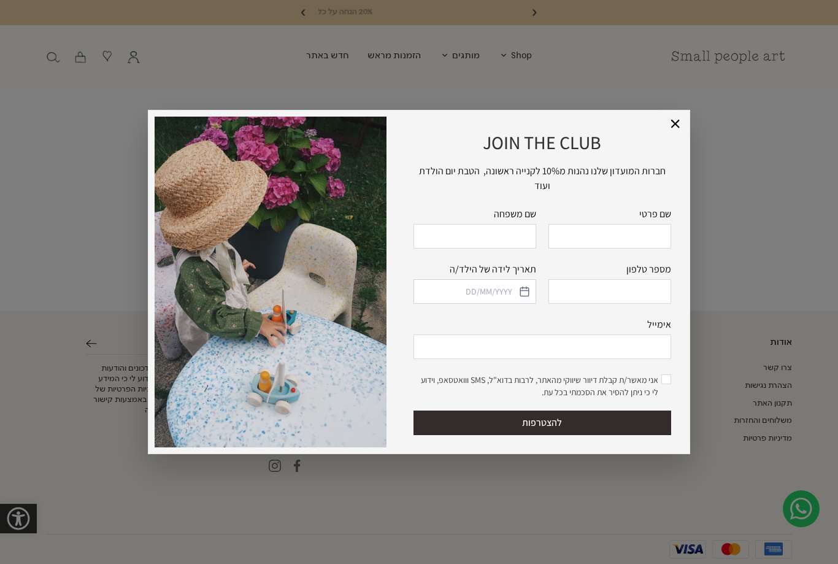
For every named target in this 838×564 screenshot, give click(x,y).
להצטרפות (542, 422)
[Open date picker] (523, 291)
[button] (675, 124)
